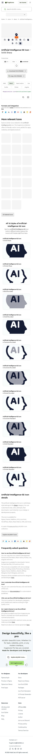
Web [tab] (4, 83)
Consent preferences (15, 746)
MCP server (21, 698)
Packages (21, 688)
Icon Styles (4, 712)
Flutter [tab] (16, 87)
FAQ (2, 719)
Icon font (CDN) (23, 684)
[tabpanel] (16, 94)
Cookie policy (22, 727)
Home (3, 19)
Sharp (16, 505)
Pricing (20, 710)
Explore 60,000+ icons (10, 535)
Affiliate (22, 707)
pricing (11, 107)
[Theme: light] (30, 2)
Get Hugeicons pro (16, 663)
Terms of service (23, 730)
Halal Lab (13, 752)
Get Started (23, 2)
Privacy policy (22, 724)
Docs (2, 109)
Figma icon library (6, 684)
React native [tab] (20, 83)
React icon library (23, 681)
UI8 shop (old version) (5, 708)
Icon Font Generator (24, 691)
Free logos (4, 688)
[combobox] (16, 14)
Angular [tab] (27, 87)
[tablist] (16, 85)
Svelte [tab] (6, 87)
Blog (2, 716)
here (12, 578)
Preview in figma (6, 681)
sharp (15, 19)
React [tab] (11, 83)
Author (20, 717)
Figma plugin (5, 678)
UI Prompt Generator (24, 694)
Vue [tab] (29, 83)
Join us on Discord (23, 720)
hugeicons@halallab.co (16, 743)
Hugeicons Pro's (13, 526)
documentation (15, 591)
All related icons (8, 215)
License (20, 714)
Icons (9, 19)
